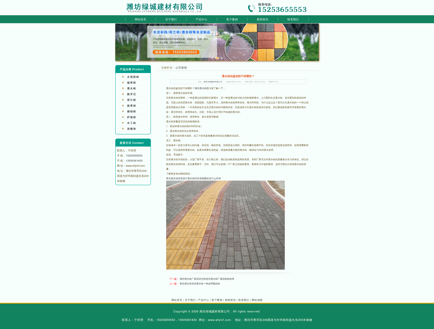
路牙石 (131, 94)
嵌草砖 (131, 105)
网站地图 (257, 300)
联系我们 (293, 19)
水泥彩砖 (133, 77)
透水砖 (131, 88)
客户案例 (232, 19)
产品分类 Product (132, 69)
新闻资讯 (262, 19)
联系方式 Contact (132, 143)
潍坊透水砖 (200, 88)
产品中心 (201, 19)
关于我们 (171, 19)
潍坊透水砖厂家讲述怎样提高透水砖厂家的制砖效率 (207, 278)
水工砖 (131, 123)
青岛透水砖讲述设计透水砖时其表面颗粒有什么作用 (193, 178)
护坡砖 (131, 117)
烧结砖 (131, 111)
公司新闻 (181, 67)
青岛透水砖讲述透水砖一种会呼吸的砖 (200, 283)
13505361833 (134, 160)
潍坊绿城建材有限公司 (213, 81)
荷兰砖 (131, 100)
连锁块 (131, 128)
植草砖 (131, 82)
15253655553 (134, 155)
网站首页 (140, 19)
